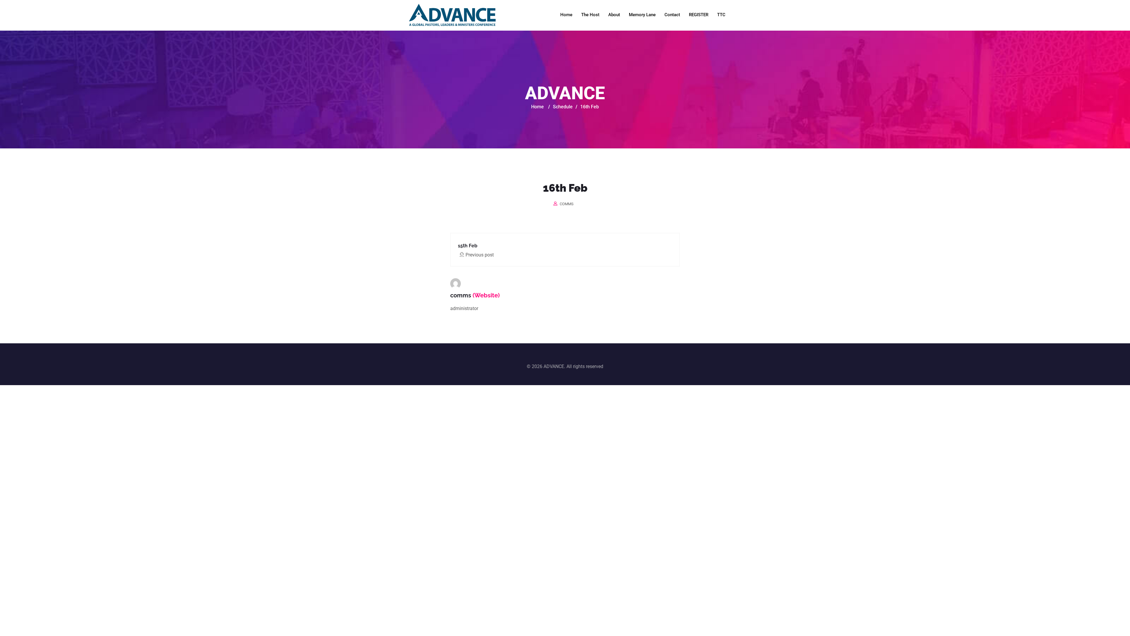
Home (566, 14)
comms (567, 204)
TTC (721, 14)
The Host (590, 14)
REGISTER (698, 14)
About (614, 14)
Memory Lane (642, 14)
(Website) (486, 295)
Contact (672, 14)
